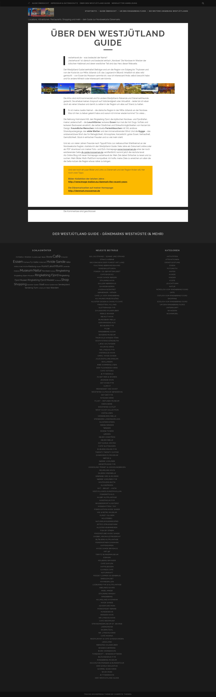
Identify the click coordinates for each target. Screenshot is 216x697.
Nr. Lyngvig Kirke (107, 633)
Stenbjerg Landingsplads (107, 419)
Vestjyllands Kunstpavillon (107, 491)
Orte (172, 292)
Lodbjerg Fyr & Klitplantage (107, 585)
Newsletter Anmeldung (124, 3)
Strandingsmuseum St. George (107, 624)
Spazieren (30, 284)
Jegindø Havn (107, 380)
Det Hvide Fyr (107, 383)
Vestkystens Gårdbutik (107, 341)
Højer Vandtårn (107, 437)
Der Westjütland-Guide (107, 678)
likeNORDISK (107, 627)
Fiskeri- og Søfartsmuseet (107, 271)
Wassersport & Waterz (107, 503)
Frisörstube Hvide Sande (107, 533)
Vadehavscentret (107, 289)
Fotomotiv (172, 268)
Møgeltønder (107, 425)
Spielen (36, 284)
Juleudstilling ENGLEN (107, 359)
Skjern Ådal (107, 630)
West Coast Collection (107, 410)
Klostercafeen (107, 422)
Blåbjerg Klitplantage (107, 539)
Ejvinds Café (107, 570)
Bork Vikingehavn (107, 651)
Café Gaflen (107, 563)
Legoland (107, 642)
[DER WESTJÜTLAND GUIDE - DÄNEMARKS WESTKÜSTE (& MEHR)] (41, 15)
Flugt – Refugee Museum (107, 401)
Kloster (39, 266)
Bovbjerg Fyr (107, 326)
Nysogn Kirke (107, 398)
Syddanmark (54, 284)
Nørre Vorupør (107, 461)
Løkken (107, 434)
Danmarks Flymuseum (107, 455)
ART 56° (107, 551)
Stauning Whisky (107, 594)
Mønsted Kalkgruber (107, 645)
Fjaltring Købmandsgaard (107, 265)
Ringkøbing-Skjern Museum (24, 276)
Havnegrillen (107, 582)
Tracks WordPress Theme (97, 694)
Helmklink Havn (107, 470)
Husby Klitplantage (107, 497)
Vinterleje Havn (107, 353)
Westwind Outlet (107, 407)
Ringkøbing (63, 270)
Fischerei (26, 262)
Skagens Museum (107, 335)
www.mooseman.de (126, 149)
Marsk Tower (107, 431)
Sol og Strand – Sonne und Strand (107, 256)
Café (57, 256)
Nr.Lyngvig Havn (107, 618)
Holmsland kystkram (107, 600)
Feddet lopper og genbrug (107, 576)
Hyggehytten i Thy (107, 506)
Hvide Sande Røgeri (107, 277)
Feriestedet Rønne (107, 609)
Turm (36, 288)
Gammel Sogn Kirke (107, 669)
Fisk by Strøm (107, 530)
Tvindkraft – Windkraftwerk (107, 654)
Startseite (91, 11)
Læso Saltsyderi (107, 344)
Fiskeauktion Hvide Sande (107, 509)
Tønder (107, 428)
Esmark (107, 557)
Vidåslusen (107, 413)
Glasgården (107, 485)
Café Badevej (107, 274)
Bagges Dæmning (107, 648)
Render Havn (107, 615)
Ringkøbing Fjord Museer (41, 280)
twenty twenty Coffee (107, 452)
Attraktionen (172, 259)
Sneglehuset (107, 579)
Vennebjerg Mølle (107, 416)
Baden (44, 257)
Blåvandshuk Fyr (107, 657)
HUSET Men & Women (107, 377)
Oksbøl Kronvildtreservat (107, 536)
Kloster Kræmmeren (107, 527)
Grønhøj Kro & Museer (107, 476)
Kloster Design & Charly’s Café (107, 302)
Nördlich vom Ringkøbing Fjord (172, 289)
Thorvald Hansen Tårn (107, 338)
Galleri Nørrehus (107, 283)
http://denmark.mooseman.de (84, 191)
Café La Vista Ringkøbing (107, 296)
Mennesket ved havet (107, 389)
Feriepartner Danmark (107, 542)
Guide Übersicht (40, 3)
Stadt (41, 284)
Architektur (20, 257)
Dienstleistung (172, 262)
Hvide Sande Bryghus (107, 548)
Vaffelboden (107, 567)
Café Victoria (107, 371)
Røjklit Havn (107, 317)
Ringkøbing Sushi (107, 332)
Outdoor (52, 271)
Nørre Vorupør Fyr (107, 479)
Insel (21, 266)
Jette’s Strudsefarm (107, 524)
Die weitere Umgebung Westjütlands (168, 11)
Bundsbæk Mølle (107, 320)
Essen (18, 261)
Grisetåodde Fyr (107, 464)
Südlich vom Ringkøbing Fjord (172, 302)
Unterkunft (42, 288)
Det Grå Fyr (107, 395)
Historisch (42, 262)
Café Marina (107, 636)
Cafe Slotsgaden (107, 446)
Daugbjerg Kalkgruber (107, 311)
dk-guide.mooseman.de (92, 152)
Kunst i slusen (107, 515)
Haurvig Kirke (107, 347)
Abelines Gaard (107, 588)
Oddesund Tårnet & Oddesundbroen (107, 467)
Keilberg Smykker (107, 560)
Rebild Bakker (107, 314)
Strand (47, 284)
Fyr (31, 262)
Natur (37, 270)
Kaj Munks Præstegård (107, 299)
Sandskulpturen (107, 268)
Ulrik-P (107, 386)
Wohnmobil (172, 314)
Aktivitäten (172, 256)
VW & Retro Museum (107, 512)
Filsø (107, 329)
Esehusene (107, 404)
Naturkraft (107, 573)
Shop (65, 280)
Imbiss (16, 266)
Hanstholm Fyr (107, 500)
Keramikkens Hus (107, 323)
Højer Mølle (107, 440)
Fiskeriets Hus (107, 494)
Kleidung (32, 266)
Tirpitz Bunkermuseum (107, 554)
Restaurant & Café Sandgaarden (107, 639)
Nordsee (46, 271)
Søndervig (29, 288)
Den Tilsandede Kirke (107, 368)
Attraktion (28, 257)
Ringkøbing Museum (107, 660)
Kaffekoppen (107, 545)
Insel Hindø (107, 591)
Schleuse (58, 280)
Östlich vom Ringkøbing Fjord (172, 296)
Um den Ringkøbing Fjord (133, 11)
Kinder (172, 277)
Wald (48, 288)
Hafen (36, 262)
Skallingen (107, 362)
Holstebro (107, 518)
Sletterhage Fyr (107, 308)
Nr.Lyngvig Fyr (107, 350)
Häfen (68, 262)
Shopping (20, 284)
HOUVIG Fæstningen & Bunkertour (107, 663)
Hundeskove (107, 612)
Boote (49, 257)
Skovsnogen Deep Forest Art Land (107, 262)
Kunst (45, 266)
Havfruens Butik (107, 482)
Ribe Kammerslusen (107, 365)
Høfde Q (107, 458)
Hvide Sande (56, 262)
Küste (172, 280)
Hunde (172, 274)
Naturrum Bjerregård (107, 521)
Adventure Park (107, 606)
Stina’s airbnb (107, 259)
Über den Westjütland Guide (95, 3)
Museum (26, 270)
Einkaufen (64, 257)
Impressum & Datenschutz (64, 3)
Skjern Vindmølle (107, 473)
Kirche (25, 266)
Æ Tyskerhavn (107, 675)
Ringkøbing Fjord (46, 275)
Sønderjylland (64, 285)
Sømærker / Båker (107, 292)
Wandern (54, 288)
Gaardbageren (107, 286)
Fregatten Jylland (107, 305)
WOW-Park (107, 672)
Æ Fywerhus (107, 374)
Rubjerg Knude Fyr (107, 449)
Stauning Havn (107, 280)
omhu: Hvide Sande (107, 356)
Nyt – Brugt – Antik (107, 488)
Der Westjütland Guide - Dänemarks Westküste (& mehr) (107, 234)
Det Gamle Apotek (107, 443)
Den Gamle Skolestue (107, 666)
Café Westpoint (107, 621)
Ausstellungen (36, 257)
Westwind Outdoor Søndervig (107, 392)
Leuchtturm (55, 266)
